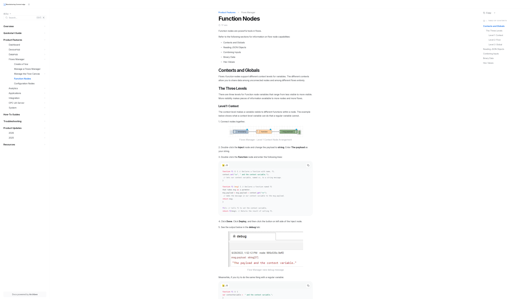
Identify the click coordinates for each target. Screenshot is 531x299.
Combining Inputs (491, 53)
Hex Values (488, 63)
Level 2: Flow (495, 40)
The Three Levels (494, 30)
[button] (44, 26)
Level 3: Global (495, 44)
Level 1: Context (496, 35)
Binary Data (488, 58)
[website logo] (14, 4)
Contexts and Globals (494, 26)
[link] (7, 13)
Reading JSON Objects (493, 49)
